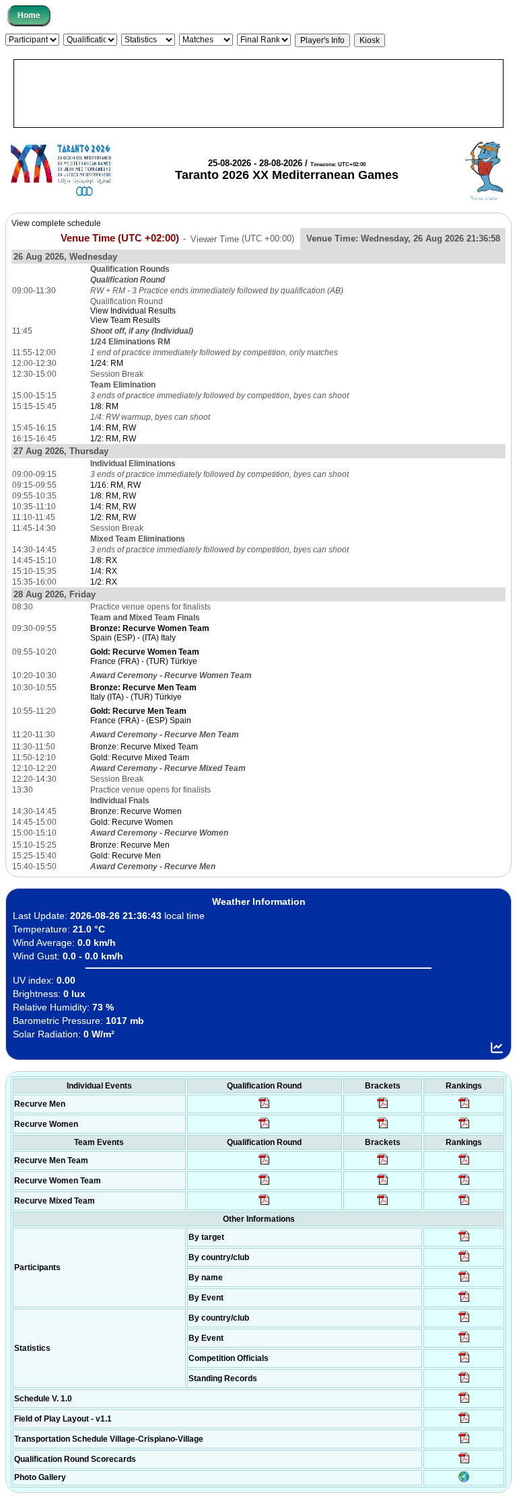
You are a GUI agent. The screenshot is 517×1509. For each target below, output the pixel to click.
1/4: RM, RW (113, 428)
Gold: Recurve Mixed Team (139, 757)
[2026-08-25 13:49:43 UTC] (464, 1361)
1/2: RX (103, 582)
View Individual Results (133, 311)
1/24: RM (106, 363)
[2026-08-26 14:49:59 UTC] (383, 1184)
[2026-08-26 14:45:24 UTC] (383, 1164)
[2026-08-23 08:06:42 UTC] (464, 1402)
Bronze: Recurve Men (130, 845)
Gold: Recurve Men (125, 855)
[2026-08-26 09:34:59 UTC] (264, 1127)
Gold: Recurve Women (131, 822)
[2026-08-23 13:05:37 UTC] (464, 1240)
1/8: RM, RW (113, 496)
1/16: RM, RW (115, 485)
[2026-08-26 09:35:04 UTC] (264, 1164)
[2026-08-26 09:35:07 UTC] (264, 1184)
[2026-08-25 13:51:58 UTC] (464, 1442)
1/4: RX (103, 571)
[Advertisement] (258, 93)
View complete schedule (56, 223)
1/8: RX (103, 560)
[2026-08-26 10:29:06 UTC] (383, 1107)
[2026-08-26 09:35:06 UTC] (264, 1204)
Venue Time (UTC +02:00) (120, 238)
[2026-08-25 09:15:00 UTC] (464, 1422)
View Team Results (125, 320)
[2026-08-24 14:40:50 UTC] (464, 1260)
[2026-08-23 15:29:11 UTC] (464, 1382)
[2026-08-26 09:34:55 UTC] (264, 1107)
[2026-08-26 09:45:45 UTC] (464, 1462)
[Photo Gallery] (463, 1479)
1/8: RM (104, 406)
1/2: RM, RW (113, 438)
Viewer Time (242, 238)
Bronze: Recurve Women (136, 811)
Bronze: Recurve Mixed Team (144, 746)
